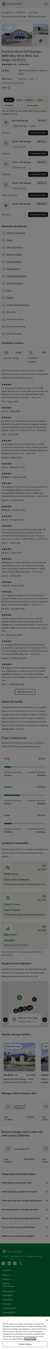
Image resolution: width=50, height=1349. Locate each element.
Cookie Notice (30, 1339)
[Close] (47, 1320)
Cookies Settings (25, 1344)
